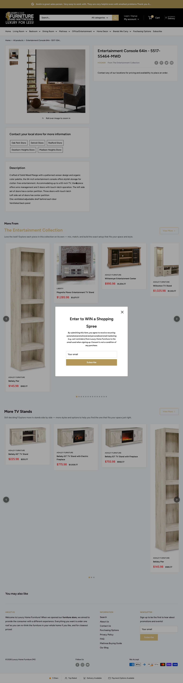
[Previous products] (6, 319)
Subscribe (91, 362)
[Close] (122, 312)
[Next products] (177, 319)
